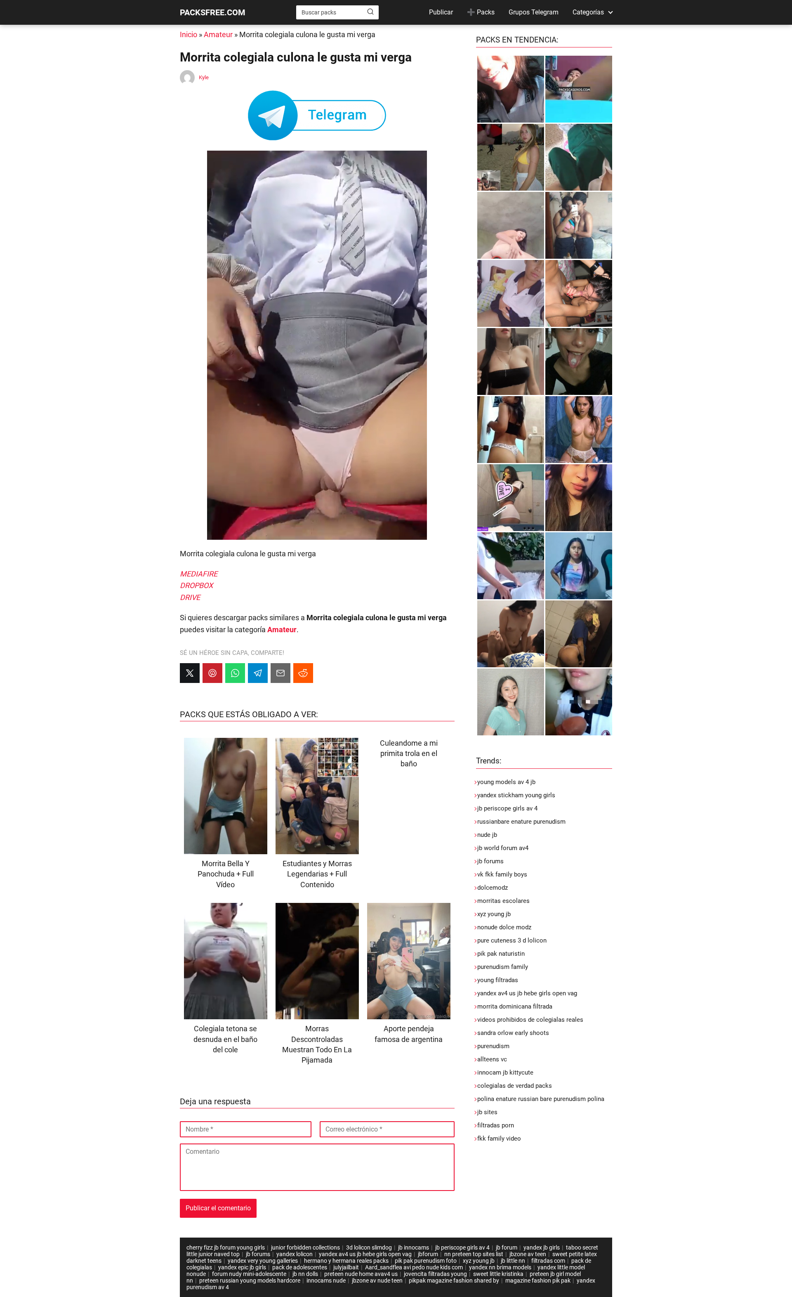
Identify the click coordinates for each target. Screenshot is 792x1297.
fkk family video (499, 1138)
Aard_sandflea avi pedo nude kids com (414, 1267)
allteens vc (492, 1059)
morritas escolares (503, 901)
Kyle (204, 77)
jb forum (506, 1247)
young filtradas (497, 980)
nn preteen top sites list (473, 1254)
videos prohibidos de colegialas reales (530, 1019)
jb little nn (513, 1260)
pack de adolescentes (299, 1267)
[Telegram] (258, 673)
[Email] (280, 673)
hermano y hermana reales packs (346, 1260)
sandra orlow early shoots (513, 1033)
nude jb (487, 835)
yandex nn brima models (500, 1267)
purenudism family (502, 967)
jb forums (490, 861)
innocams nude (326, 1280)
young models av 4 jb (506, 782)
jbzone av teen (527, 1254)
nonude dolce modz (504, 927)
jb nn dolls (305, 1274)
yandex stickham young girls (516, 795)
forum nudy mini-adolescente (249, 1274)
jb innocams (413, 1247)
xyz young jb (494, 914)
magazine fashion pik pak (537, 1280)
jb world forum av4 (502, 848)
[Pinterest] (212, 673)
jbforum (428, 1254)
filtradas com (548, 1260)
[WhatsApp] (235, 673)
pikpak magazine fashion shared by (454, 1280)
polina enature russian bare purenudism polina (540, 1099)
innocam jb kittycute (505, 1072)
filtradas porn (495, 1125)
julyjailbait (346, 1267)
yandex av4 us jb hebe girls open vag (527, 993)
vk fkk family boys (502, 874)
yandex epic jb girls (242, 1267)
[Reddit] (303, 673)
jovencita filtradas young (435, 1274)
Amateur (218, 34)
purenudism (493, 1046)
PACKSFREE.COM (212, 12)
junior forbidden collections (305, 1247)
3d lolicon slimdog (369, 1247)
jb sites (487, 1112)
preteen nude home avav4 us (361, 1274)
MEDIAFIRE (198, 573)
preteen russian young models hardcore (249, 1280)
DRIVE (190, 597)
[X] (190, 673)
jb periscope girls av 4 (507, 808)
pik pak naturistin (501, 953)
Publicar (441, 12)
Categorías (588, 12)
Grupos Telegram (534, 12)
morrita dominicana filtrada (514, 1006)
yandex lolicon (294, 1254)
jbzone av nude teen (377, 1280)
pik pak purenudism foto (426, 1260)
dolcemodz (492, 887)
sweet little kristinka (498, 1274)
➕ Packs (481, 12)
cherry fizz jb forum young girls (225, 1247)
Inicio (188, 34)
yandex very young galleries (263, 1260)
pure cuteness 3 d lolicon (512, 940)
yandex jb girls (541, 1247)
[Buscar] (370, 12)
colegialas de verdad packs (514, 1085)
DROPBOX (196, 585)
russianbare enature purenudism (521, 821)
